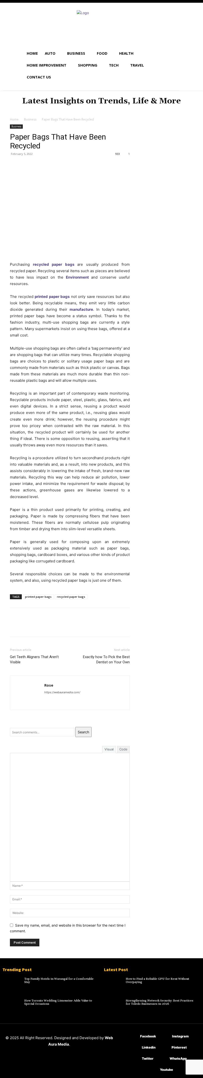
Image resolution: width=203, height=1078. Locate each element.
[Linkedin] (134, 1047)
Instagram (180, 1036)
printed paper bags (52, 296)
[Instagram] (164, 1036)
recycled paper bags (53, 264)
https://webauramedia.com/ (62, 692)
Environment (77, 277)
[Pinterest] (38, 165)
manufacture (81, 309)
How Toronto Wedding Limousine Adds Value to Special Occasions (58, 1002)
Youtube (166, 1070)
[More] (60, 165)
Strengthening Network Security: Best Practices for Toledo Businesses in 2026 (159, 1002)
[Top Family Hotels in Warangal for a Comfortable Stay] (12, 983)
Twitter (147, 1058)
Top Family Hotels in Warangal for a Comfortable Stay (59, 980)
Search (83, 732)
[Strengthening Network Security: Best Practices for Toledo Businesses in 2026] (113, 1005)
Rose (48, 685)
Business (30, 119)
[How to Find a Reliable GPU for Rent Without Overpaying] (113, 983)
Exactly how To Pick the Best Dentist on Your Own (106, 659)
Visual (109, 749)
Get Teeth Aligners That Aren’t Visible (34, 659)
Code (123, 749)
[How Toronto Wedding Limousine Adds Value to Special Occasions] (12, 1005)
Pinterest (179, 1047)
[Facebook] (15, 165)
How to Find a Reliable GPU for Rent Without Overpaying (157, 980)
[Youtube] (152, 1070)
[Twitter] (26, 165)
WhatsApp (178, 1058)
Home (14, 119)
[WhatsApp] (49, 165)
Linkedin (148, 1047)
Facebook (148, 1036)
